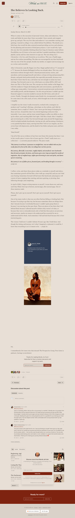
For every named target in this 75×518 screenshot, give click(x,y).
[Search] (53, 3)
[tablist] (17, 393)
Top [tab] (12, 449)
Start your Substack (34, 511)
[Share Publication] (57, 3)
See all (14, 485)
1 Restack (28, 372)
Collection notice (46, 507)
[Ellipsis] (63, 407)
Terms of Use (44, 477)
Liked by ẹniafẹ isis (19, 408)
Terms (40, 507)
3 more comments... (15, 442)
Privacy (36, 507)
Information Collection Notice (37, 478)
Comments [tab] (14, 393)
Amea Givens (17, 407)
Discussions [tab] (22, 449)
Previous (16, 382)
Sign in (70, 3)
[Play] (19, 26)
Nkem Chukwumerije (19, 425)
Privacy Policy (48, 478)
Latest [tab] (16, 449)
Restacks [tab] (20, 393)
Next (59, 382)
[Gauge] (61, 26)
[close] (51, 453)
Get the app (45, 511)
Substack (30, 515)
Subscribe (63, 3)
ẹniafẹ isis (16, 16)
